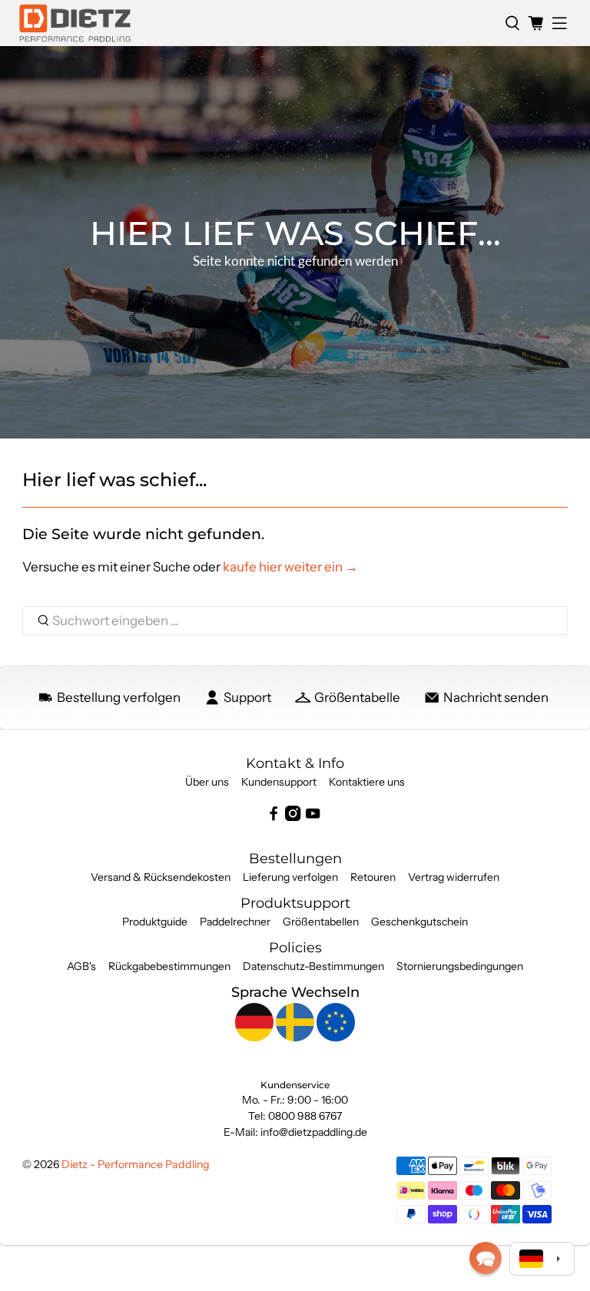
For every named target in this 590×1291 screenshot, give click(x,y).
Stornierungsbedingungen (459, 966)
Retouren (373, 877)
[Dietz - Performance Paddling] (256, 23)
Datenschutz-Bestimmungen (313, 966)
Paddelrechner (235, 922)
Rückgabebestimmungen (169, 966)
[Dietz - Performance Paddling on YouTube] (312, 817)
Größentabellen (321, 922)
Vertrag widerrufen (453, 877)
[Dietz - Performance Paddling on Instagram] (292, 817)
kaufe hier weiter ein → (290, 566)
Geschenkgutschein (419, 922)
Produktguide (154, 922)
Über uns (207, 782)
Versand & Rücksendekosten (160, 877)
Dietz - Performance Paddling (135, 1164)
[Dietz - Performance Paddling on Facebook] (273, 817)
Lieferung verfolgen (290, 877)
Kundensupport (279, 782)
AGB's (81, 966)
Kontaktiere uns (367, 782)
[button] (485, 1258)
